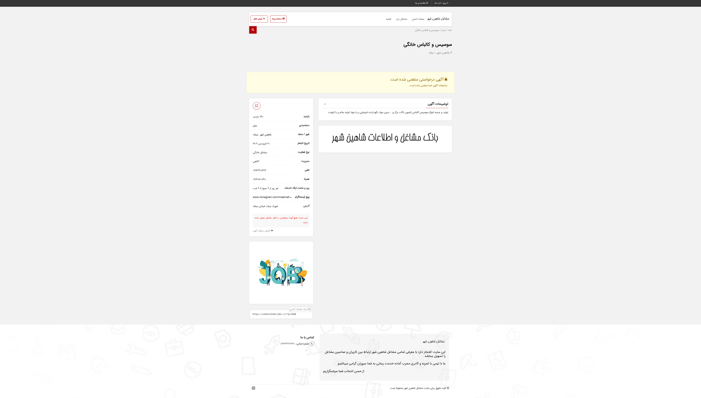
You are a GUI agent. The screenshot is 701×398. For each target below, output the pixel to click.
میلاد (431, 53)
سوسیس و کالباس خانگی (427, 44)
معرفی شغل (258, 18)
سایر (444, 30)
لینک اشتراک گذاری (299, 309)
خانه (450, 30)
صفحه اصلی (418, 19)
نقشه (388, 19)
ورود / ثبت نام (440, 3)
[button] (385, 104)
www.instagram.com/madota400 (272, 197)
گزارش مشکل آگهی (262, 231)
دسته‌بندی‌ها (277, 18)
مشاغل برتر (401, 19)
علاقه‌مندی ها (420, 3)
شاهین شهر (443, 53)
